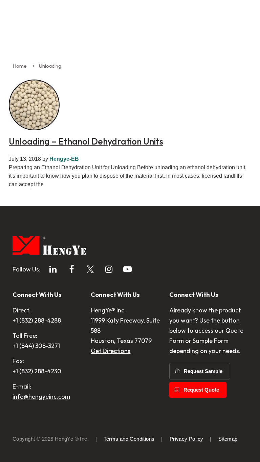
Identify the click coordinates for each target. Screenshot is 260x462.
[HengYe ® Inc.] (49, 247)
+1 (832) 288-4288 (37, 320)
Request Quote (201, 390)
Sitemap (228, 439)
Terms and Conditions (129, 439)
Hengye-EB (64, 159)
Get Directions (110, 351)
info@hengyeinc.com (41, 396)
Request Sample (203, 371)
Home (20, 66)
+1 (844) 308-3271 (36, 346)
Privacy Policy (186, 439)
